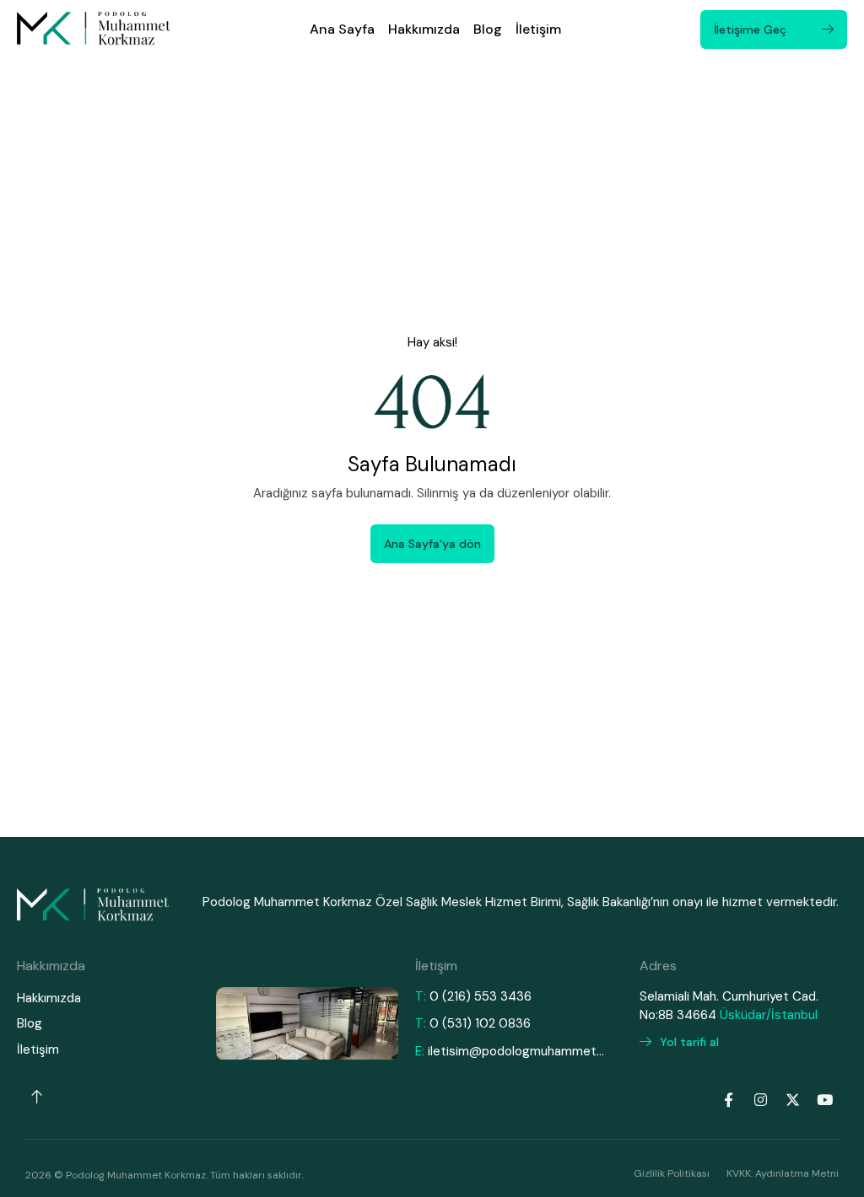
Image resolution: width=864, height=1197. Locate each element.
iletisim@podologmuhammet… (516, 1051)
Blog (487, 29)
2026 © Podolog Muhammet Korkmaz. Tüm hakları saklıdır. (164, 1175)
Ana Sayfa (342, 29)
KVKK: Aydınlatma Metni (782, 1173)
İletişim (538, 29)
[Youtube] (824, 1099)
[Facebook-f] (728, 1099)
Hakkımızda (424, 29)
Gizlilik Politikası (672, 1173)
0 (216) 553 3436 (480, 996)
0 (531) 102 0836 (480, 1023)
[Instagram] (760, 1099)
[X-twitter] (792, 1099)
